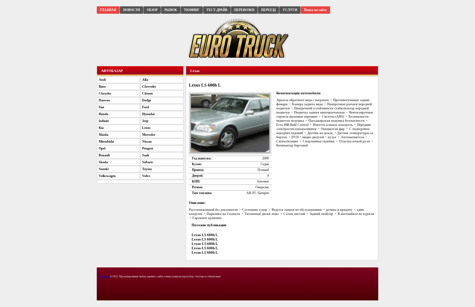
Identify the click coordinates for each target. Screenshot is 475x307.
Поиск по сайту (315, 10)
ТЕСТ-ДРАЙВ (216, 10)
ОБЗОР (152, 10)
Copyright (103, 276)
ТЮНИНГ (192, 10)
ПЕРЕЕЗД (268, 10)
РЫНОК (170, 10)
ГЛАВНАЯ (108, 10)
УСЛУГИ (290, 10)
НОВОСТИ (131, 10)
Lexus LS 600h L (205, 235)
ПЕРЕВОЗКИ (244, 10)
